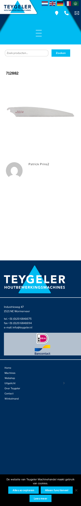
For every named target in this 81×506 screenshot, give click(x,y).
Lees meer (40, 498)
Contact (9, 393)
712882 (12, 73)
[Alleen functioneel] (76, 490)
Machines (10, 372)
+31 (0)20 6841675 (20, 318)
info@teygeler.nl (22, 327)
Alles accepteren (23, 490)
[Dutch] (45, 3)
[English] (53, 3)
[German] (61, 3)
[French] (68, 3)
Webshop (10, 378)
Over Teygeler (12, 388)
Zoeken (61, 53)
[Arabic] (76, 3)
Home (8, 367)
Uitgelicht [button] (10, 383)
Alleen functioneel (56, 490)
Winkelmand (12, 398)
